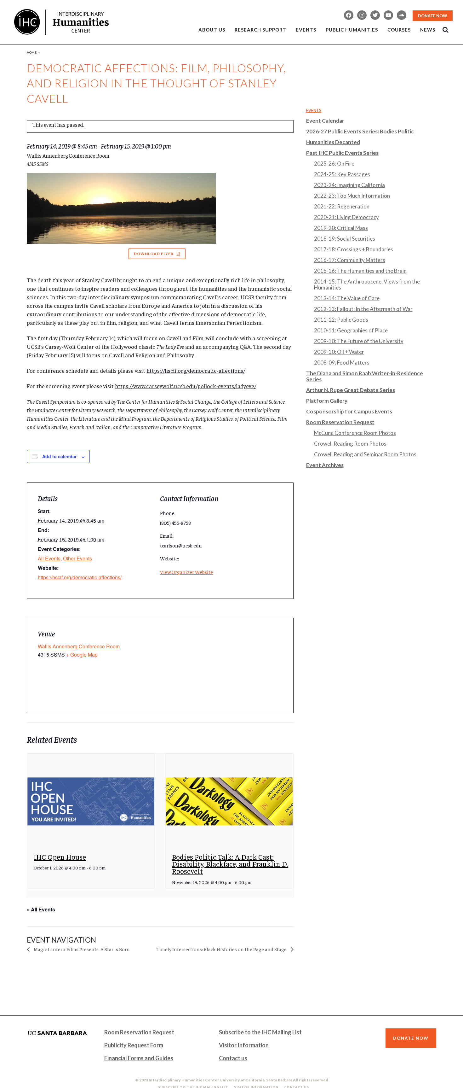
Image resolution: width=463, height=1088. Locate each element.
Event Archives (325, 465)
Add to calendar (59, 456)
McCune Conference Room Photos (355, 433)
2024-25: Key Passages (342, 174)
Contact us (233, 1058)
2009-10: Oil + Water (339, 351)
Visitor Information (244, 1045)
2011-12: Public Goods (341, 319)
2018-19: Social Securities (344, 238)
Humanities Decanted (333, 142)
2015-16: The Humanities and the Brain (360, 270)
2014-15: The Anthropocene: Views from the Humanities (367, 284)
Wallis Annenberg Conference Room (79, 646)
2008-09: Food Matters (341, 362)
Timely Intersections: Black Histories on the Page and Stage (222, 949)
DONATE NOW (432, 15)
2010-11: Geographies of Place (351, 330)
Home (32, 52)
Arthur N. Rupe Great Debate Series (350, 390)
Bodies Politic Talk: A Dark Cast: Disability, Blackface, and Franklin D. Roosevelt (230, 863)
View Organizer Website (186, 572)
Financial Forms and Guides (138, 1058)
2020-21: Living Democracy (346, 217)
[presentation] (90, 801)
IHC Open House (60, 856)
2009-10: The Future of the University (358, 341)
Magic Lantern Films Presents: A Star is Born (81, 949)
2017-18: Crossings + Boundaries (353, 249)
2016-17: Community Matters (349, 260)
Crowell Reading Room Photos (350, 443)
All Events (49, 558)
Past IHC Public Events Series (342, 152)
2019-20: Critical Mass (341, 228)
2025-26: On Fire (334, 163)
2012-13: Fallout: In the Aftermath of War (363, 309)
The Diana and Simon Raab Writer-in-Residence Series (364, 376)
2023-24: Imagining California (349, 185)
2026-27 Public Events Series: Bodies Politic (360, 131)
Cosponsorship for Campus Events (349, 411)
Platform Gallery (326, 400)
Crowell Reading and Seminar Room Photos (365, 454)
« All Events (41, 909)
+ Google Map (82, 654)
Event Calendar (325, 120)
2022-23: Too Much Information (352, 195)
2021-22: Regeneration (341, 206)
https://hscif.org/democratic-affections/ (195, 370)
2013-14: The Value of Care (347, 298)
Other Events (77, 558)
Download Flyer (154, 253)
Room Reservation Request (340, 422)
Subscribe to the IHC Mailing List (260, 1032)
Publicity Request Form (133, 1045)
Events (313, 110)
